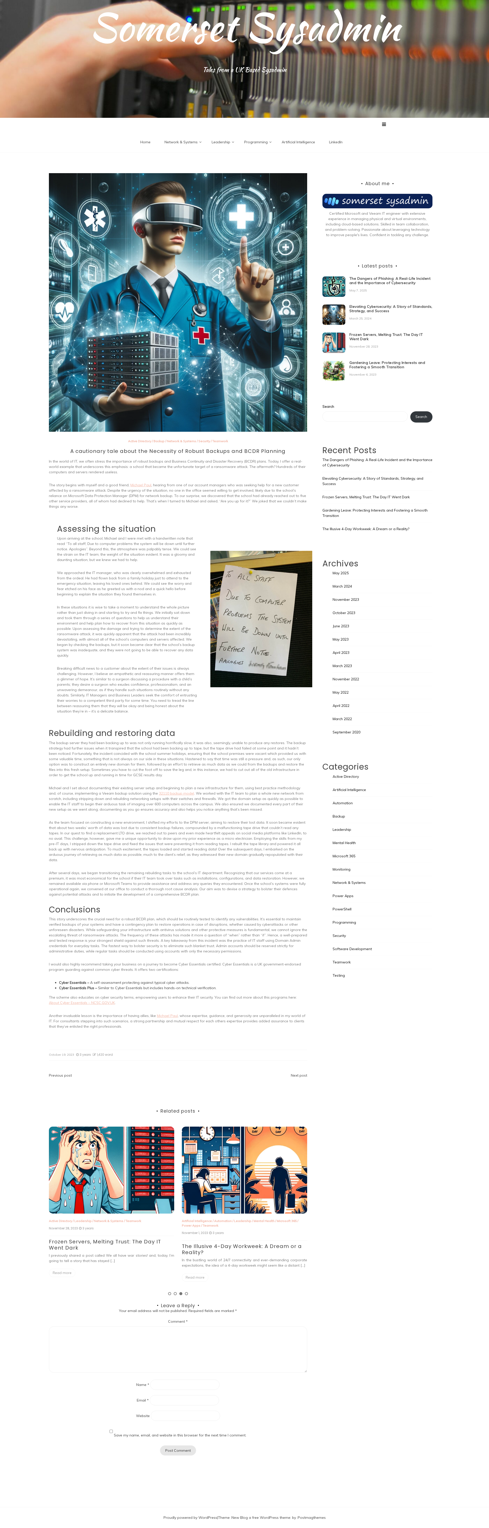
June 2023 (341, 626)
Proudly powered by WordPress (190, 1517)
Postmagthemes (312, 1517)
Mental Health (131, 1221)
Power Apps (58, 1225)
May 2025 (341, 573)
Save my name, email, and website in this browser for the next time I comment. (180, 1435)
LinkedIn (336, 142)
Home (145, 142)
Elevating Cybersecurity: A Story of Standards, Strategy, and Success (390, 308)
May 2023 (341, 639)
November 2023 (346, 599)
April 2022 (341, 705)
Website (143, 1416)
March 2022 (342, 719)
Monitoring (341, 869)
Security (204, 441)
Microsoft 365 (154, 1221)
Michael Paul (140, 485)
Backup (159, 441)
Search (328, 406)
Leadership (221, 142)
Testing (339, 975)
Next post (299, 1075)
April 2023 (341, 652)
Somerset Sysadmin (244, 27)
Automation (90, 1221)
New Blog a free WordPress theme (261, 1517)
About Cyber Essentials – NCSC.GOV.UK (82, 1002)
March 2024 (342, 586)
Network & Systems (181, 142)
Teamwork (220, 441)
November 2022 (346, 679)
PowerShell (342, 909)
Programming (256, 142)
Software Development (352, 949)
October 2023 (344, 612)
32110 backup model (176, 793)
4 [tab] (186, 1293)
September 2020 (346, 732)
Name (142, 1384)
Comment (178, 1321)
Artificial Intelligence (298, 142)
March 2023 (342, 666)
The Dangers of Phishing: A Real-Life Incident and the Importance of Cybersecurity (244, 1244)
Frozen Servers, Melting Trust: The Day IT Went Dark (386, 336)
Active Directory (139, 441)
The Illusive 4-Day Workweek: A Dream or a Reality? (109, 1249)
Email (143, 1400)
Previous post (60, 1075)
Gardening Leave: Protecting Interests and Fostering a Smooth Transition (387, 364)
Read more (62, 1277)
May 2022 (341, 692)
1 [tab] (169, 1293)
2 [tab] (175, 1293)
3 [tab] (180, 1293)
